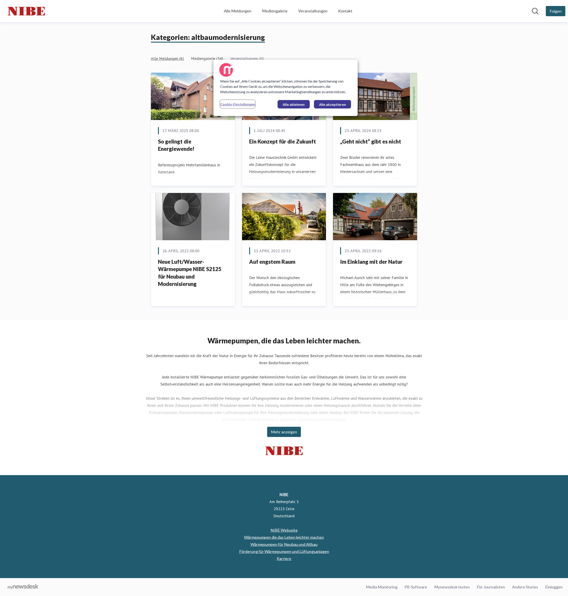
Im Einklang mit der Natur (371, 261)
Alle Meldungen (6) (167, 58)
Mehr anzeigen (284, 431)
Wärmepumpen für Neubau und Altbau (284, 544)
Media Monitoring (381, 586)
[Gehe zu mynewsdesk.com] (23, 587)
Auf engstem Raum (272, 261)
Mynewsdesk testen (452, 586)
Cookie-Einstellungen (237, 104)
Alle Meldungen (237, 10)
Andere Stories (525, 586)
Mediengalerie (275, 10)
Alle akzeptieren (332, 104)
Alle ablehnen (294, 104)
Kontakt (345, 10)
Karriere (284, 558)
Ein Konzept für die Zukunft (282, 141)
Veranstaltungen (312, 10)
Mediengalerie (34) (207, 58)
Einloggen (554, 586)
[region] (285, 88)
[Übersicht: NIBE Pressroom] (26, 11)
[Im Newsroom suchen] (535, 11)
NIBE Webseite (284, 530)
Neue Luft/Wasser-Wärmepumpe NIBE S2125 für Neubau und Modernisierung (189, 272)
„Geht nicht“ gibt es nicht (370, 141)
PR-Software (415, 586)
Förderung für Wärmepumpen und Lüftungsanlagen (284, 551)
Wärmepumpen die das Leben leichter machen (284, 537)
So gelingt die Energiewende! (176, 145)
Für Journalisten (491, 586)
